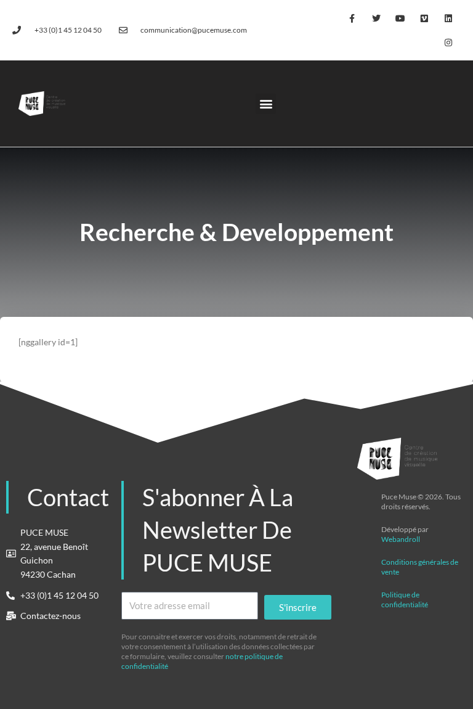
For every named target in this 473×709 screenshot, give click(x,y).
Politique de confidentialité (404, 599)
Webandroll (400, 539)
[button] (266, 104)
